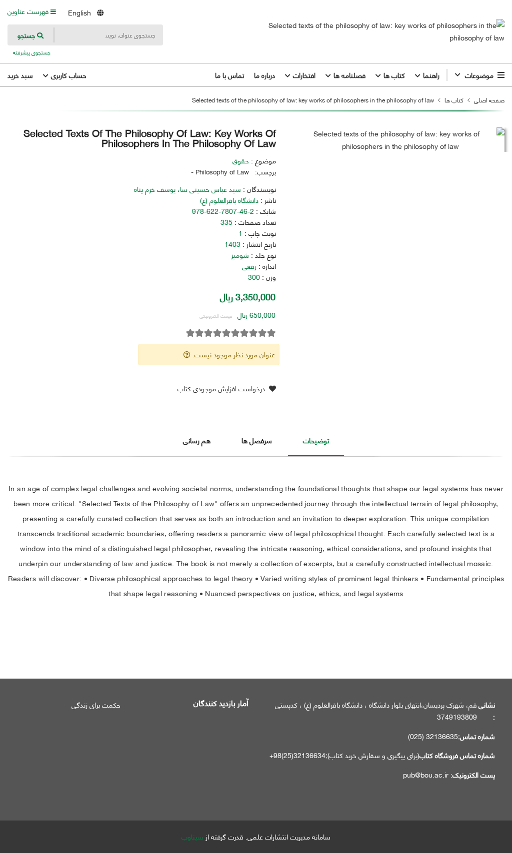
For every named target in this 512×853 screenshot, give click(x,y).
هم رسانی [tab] (196, 440)
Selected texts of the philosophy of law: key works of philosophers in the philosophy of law (313, 99)
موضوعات (479, 75)
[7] (217, 333)
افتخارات (303, 75)
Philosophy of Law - (220, 171)
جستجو (27, 35)
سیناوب (193, 837)
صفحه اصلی (489, 99)
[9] (199, 333)
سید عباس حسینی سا (210, 188)
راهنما (430, 75)
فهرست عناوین (29, 11)
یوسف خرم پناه (155, 188)
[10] (190, 333)
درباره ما (264, 75)
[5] (235, 333)
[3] (253, 333)
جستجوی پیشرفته (31, 52)
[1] (271, 333)
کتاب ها (393, 75)
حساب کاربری (67, 75)
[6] (226, 333)
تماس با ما (229, 75)
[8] (208, 333)
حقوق (240, 160)
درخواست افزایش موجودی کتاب (222, 388)
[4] (244, 333)
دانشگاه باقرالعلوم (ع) (229, 199)
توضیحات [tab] (316, 440)
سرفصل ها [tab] (257, 440)
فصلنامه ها (349, 75)
